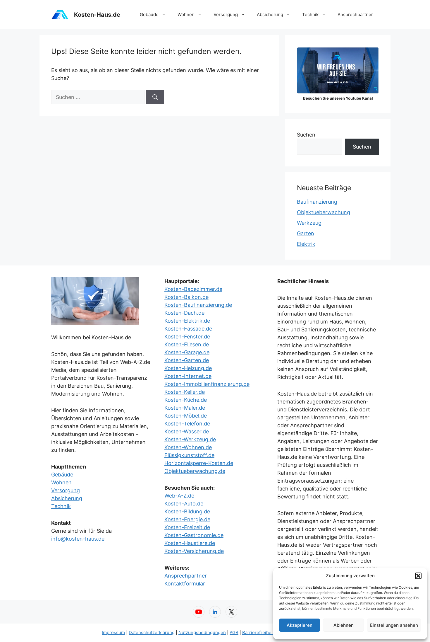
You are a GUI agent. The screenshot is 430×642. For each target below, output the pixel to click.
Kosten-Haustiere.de (189, 543)
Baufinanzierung (317, 202)
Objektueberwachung (323, 212)
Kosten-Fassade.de (188, 329)
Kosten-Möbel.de (185, 416)
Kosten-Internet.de (187, 376)
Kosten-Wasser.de (186, 431)
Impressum (113, 632)
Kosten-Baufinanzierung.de (198, 305)
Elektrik (306, 244)
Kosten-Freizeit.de (187, 527)
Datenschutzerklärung (152, 632)
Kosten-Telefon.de (187, 423)
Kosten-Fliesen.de (186, 344)
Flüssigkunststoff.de (189, 455)
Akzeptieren (299, 625)
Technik (310, 14)
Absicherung (270, 14)
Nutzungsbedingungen (202, 632)
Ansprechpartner (355, 14)
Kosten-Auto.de (183, 503)
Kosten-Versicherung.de (194, 551)
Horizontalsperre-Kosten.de (198, 463)
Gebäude (149, 14)
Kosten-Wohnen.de (188, 447)
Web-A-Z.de (179, 496)
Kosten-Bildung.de (187, 511)
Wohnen (186, 14)
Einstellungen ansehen (394, 625)
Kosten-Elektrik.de (187, 321)
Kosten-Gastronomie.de (193, 535)
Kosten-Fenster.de (187, 336)
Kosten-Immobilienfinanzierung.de (207, 384)
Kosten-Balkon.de (186, 297)
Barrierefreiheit (258, 632)
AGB (234, 632)
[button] (418, 576)
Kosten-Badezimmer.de (193, 289)
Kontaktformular (184, 583)
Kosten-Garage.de (186, 352)
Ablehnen (343, 625)
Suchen (306, 135)
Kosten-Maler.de (184, 408)
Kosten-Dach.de (184, 313)
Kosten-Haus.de (97, 14)
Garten (305, 233)
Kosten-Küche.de (185, 400)
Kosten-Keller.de (184, 392)
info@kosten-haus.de (77, 539)
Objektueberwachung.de (194, 471)
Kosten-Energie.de (187, 519)
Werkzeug (309, 223)
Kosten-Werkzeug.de (190, 439)
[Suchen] (155, 97)
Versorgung (226, 14)
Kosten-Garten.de (186, 360)
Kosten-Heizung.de (188, 368)
